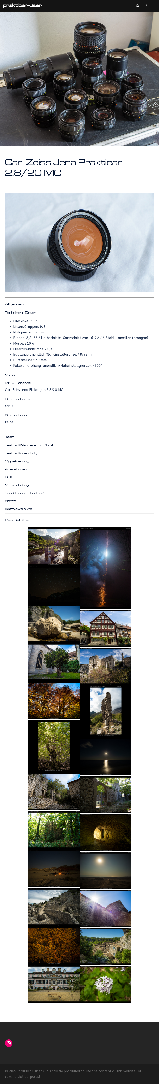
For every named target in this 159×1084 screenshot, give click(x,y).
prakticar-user (22, 6)
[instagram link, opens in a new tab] (145, 6)
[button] (137, 6)
